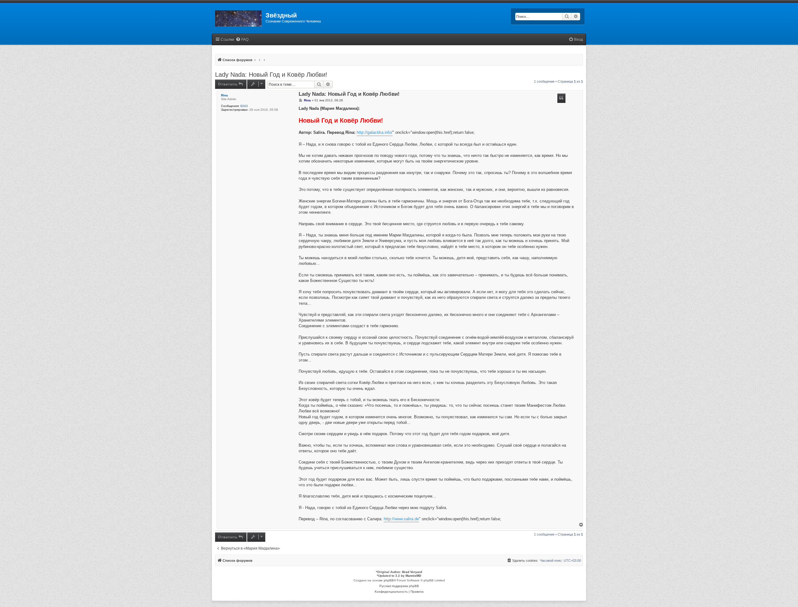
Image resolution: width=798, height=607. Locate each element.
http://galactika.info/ (374, 132)
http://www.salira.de (401, 519)
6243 (244, 106)
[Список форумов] (239, 17)
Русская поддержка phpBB (399, 586)
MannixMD (413, 575)
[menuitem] (242, 40)
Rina (224, 95)
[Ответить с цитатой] (561, 98)
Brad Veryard (412, 572)
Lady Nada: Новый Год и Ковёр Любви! (271, 74)
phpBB (389, 580)
